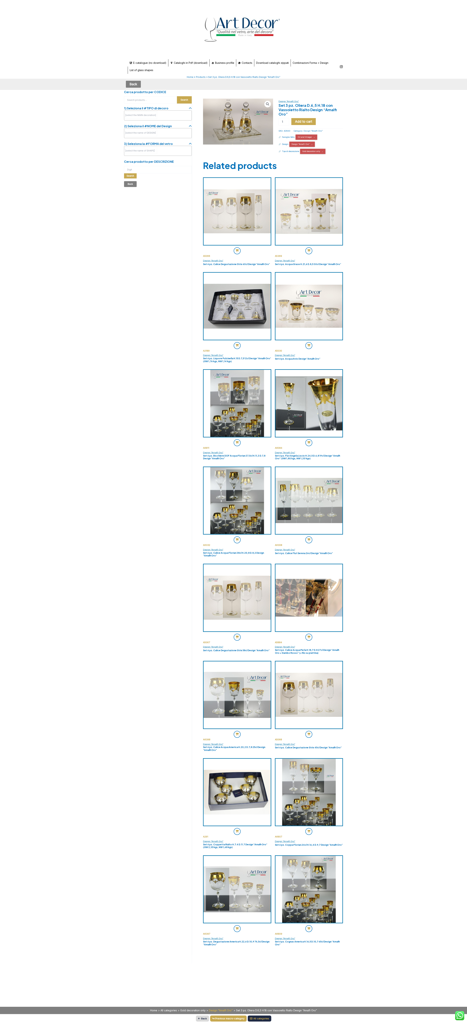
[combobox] (158, 115)
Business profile (224, 62)
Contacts (247, 62)
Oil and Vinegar (305, 137)
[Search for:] (158, 169)
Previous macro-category (229, 1018)
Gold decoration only (311, 151)
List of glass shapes (141, 70)
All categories (169, 1010)
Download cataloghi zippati (272, 62)
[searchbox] (141, 115)
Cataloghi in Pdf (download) (191, 62)
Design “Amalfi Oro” (289, 101)
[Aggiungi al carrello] (237, 250)
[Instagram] (341, 66)
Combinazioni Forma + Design (310, 62)
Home (153, 1010)
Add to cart (303, 121)
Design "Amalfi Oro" (313, 131)
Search (184, 99)
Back (204, 1018)
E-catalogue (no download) (149, 62)
